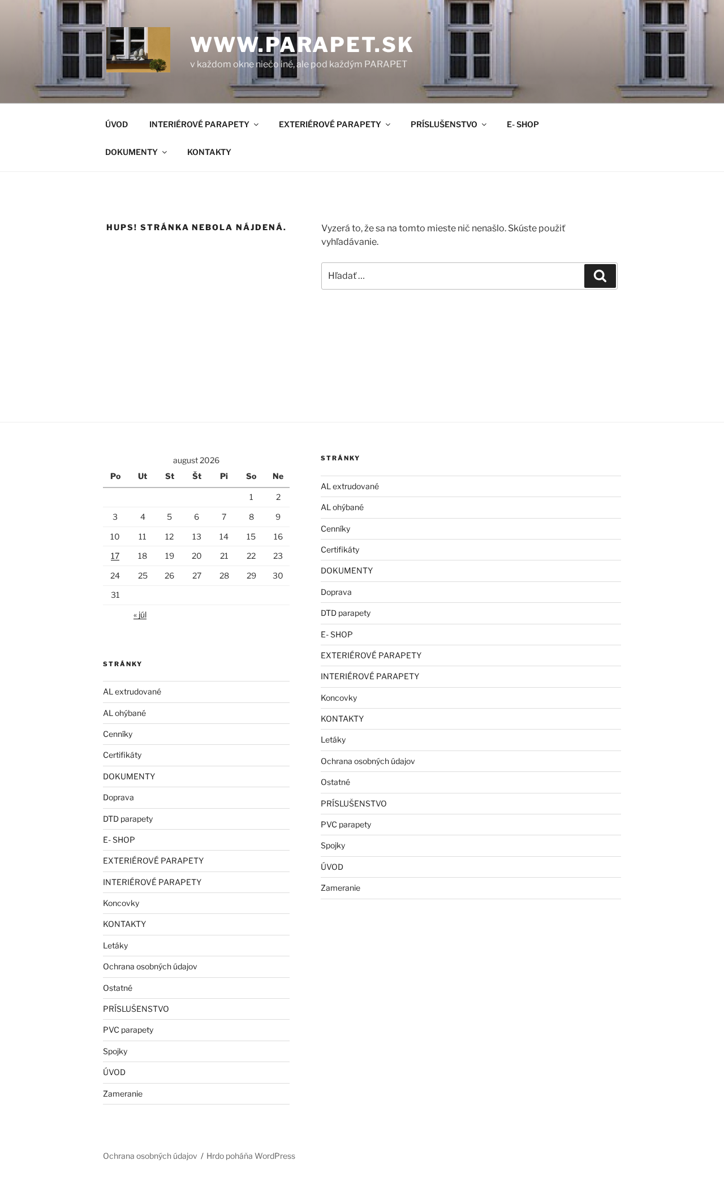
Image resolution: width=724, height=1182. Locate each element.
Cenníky (117, 734)
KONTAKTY (209, 152)
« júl (139, 614)
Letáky (115, 945)
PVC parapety (128, 1029)
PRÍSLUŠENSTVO (444, 124)
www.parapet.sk (302, 44)
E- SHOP (523, 124)
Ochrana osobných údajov (150, 966)
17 (115, 555)
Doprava (118, 797)
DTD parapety (128, 818)
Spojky (115, 1051)
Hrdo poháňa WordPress (250, 1156)
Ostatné (117, 988)
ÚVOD (116, 124)
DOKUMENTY (131, 152)
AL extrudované (132, 691)
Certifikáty (122, 755)
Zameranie (123, 1093)
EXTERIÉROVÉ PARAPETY (330, 124)
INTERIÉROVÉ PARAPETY (199, 124)
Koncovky (121, 903)
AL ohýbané (124, 713)
